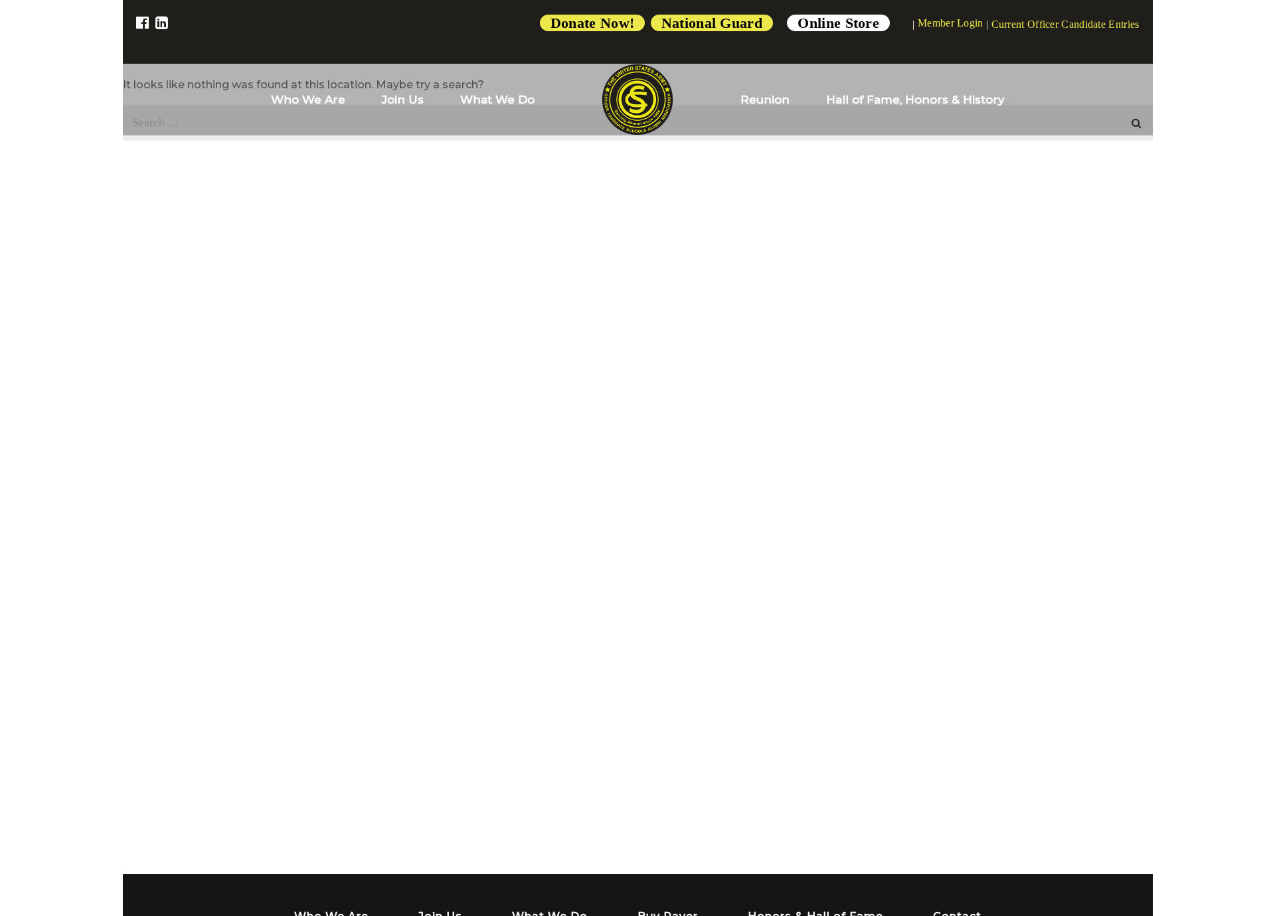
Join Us (403, 99)
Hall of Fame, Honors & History (915, 99)
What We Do (497, 99)
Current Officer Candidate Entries (1065, 24)
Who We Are (308, 99)
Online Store (838, 23)
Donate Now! (592, 23)
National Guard (711, 23)
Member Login (950, 23)
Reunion (765, 99)
